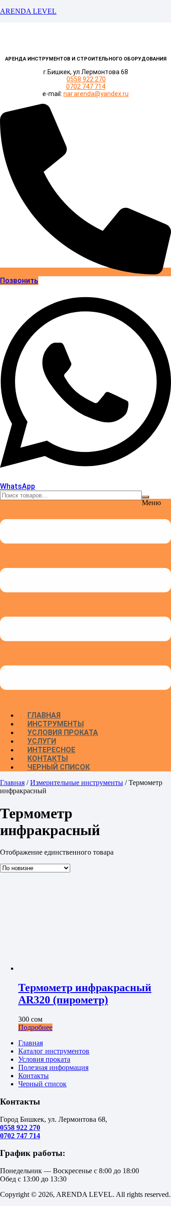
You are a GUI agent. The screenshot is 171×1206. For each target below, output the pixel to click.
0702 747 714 (85, 86)
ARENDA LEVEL (28, 11)
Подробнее (35, 1027)
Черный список (58, 767)
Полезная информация (53, 1067)
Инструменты (55, 724)
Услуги (41, 741)
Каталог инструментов (53, 1051)
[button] (85, 601)
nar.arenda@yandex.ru (96, 93)
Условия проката (62, 732)
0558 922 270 (86, 79)
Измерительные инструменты (76, 782)
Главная (44, 715)
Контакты (47, 758)
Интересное (51, 749)
